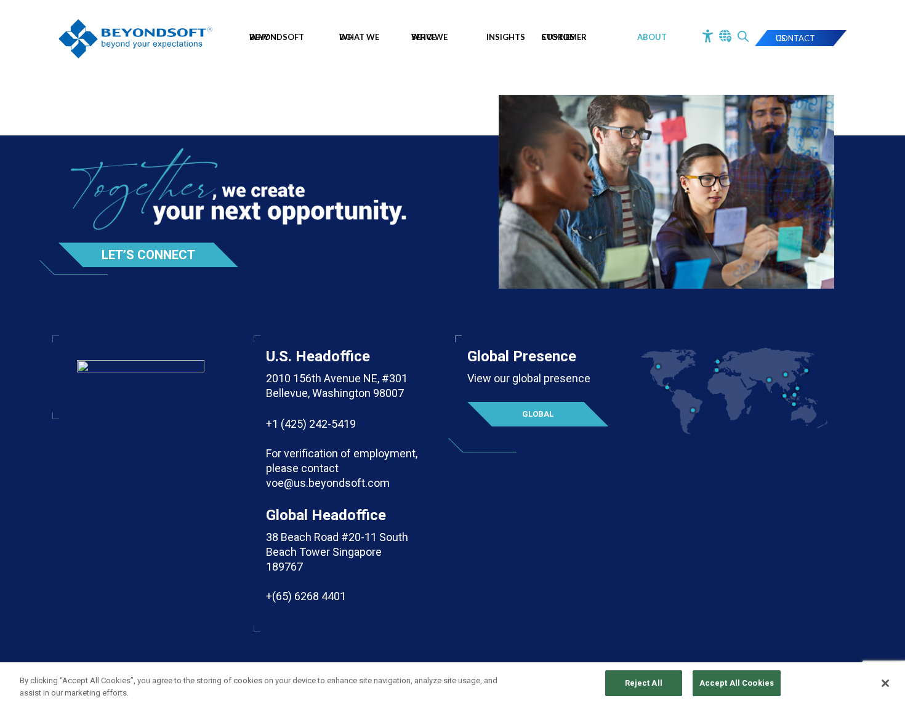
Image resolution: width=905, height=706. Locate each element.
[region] (452, 684)
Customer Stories (564, 37)
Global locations (538, 418)
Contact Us (795, 38)
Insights (505, 37)
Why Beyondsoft (276, 37)
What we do (359, 37)
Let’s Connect (148, 254)
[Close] (885, 683)
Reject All (643, 683)
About (652, 37)
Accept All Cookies (736, 683)
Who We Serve (429, 37)
